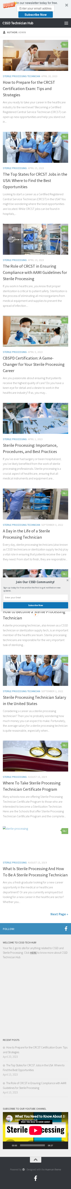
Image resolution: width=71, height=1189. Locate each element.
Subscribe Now (35, 605)
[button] (35, 582)
